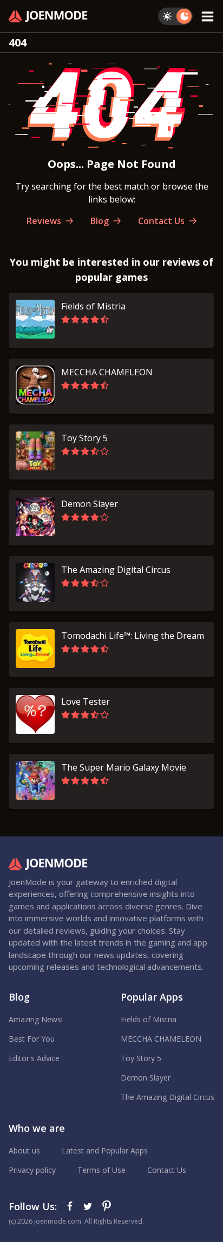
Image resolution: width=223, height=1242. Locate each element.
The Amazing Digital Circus (167, 1097)
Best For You (32, 1039)
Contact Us (166, 1170)
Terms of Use (101, 1170)
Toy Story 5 (141, 1058)
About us (24, 1150)
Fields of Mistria (148, 1019)
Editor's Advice (34, 1058)
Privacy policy (32, 1170)
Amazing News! (36, 1019)
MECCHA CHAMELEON (161, 1039)
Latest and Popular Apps (105, 1150)
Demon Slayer (145, 1077)
